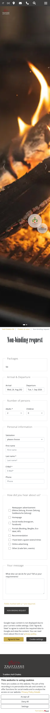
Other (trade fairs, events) (23, 548)
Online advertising (20, 544)
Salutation (10, 435)
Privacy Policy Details (31, 692)
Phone (8, 477)
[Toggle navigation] (46, 3)
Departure (31, 385)
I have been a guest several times (26, 540)
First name (10, 445)
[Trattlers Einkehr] (42, 228)
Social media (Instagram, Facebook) (23, 523)
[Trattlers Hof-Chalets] (11, 12)
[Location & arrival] (15, 3)
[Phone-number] (28, 3)
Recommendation (20, 535)
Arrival (8, 385)
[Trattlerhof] (35, 221)
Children (30, 409)
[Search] (35, 3)
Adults (9, 409)
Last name (11, 456)
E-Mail (9, 466)
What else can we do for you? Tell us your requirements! (24, 575)
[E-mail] (21, 3)
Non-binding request (16, 610)
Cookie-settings (36, 639)
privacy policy (30, 634)
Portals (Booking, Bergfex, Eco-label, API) (25, 530)
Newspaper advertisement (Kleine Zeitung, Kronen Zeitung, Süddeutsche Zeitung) (26, 510)
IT (3, 3)
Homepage (17, 517)
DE (8, 3)
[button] (24, 324)
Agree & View (13, 639)
